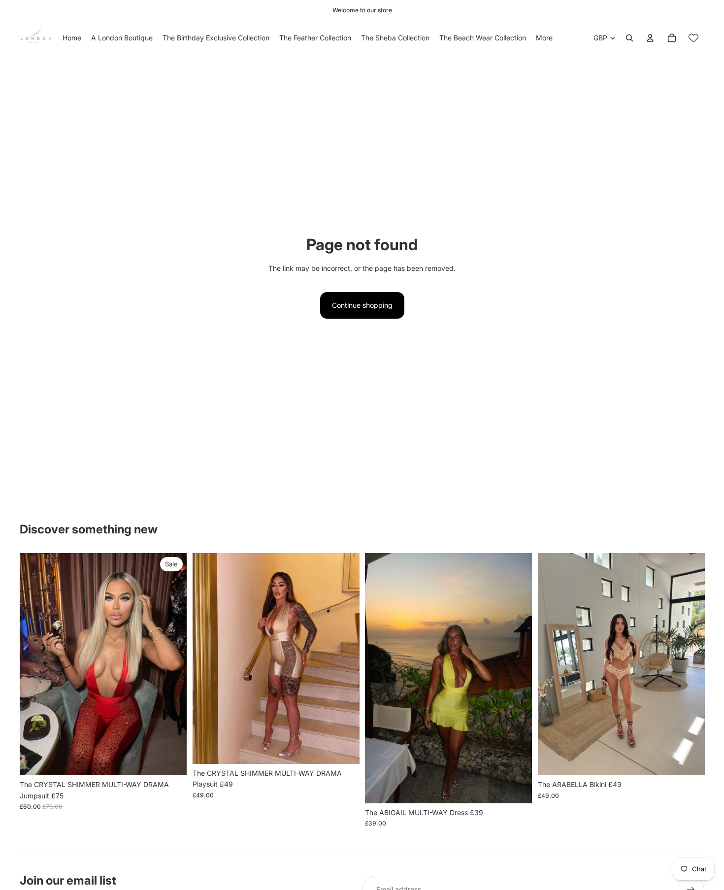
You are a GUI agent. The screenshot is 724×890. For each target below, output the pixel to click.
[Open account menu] (650, 38)
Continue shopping (362, 305)
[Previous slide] (34, 664)
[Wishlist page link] (693, 38)
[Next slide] (172, 664)
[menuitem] (544, 38)
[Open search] (629, 38)
